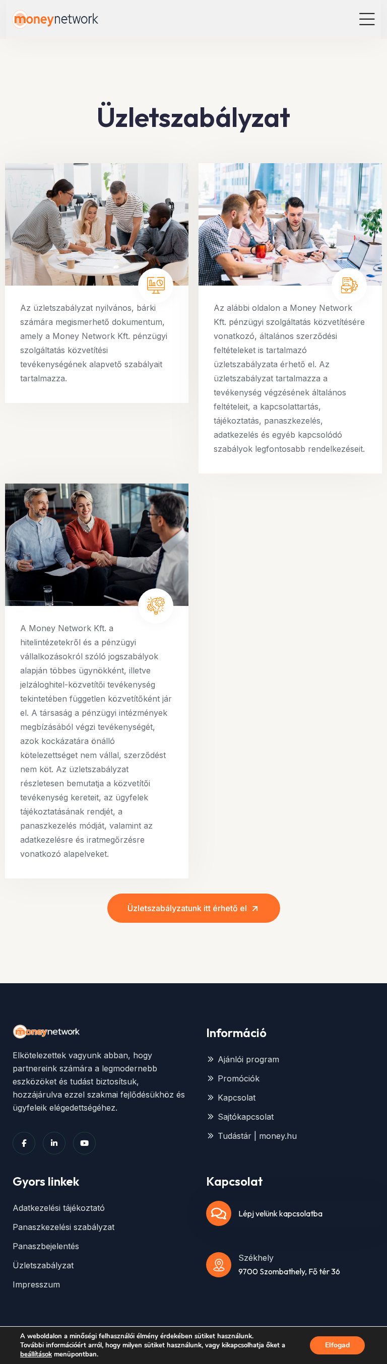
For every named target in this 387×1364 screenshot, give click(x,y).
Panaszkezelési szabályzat (63, 1227)
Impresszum (36, 1284)
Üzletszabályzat (43, 1265)
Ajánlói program (248, 1059)
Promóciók (239, 1078)
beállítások (36, 1354)
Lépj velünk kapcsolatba (280, 1213)
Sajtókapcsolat (246, 1117)
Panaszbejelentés (46, 1246)
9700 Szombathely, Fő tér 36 (289, 1271)
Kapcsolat (236, 1098)
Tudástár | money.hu (257, 1136)
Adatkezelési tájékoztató (59, 1208)
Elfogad (337, 1345)
